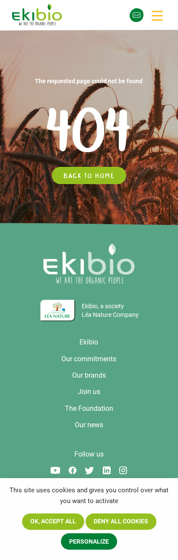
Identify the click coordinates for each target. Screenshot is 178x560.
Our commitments (88, 359)
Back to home (89, 176)
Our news (89, 425)
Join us (89, 392)
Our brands (89, 375)
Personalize (89, 541)
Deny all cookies (121, 521)
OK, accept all (53, 521)
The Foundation (89, 408)
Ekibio (88, 342)
